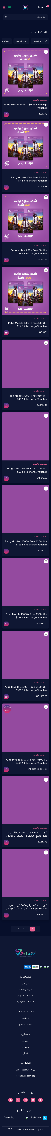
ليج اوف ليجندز (40, 41)
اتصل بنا (25, 1019)
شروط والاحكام (26, 990)
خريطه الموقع (25, 1025)
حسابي (25, 1041)
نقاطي (25, 1053)
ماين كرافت (21, 41)
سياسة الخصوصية (25, 1002)
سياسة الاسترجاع (25, 996)
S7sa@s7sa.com (23, 1076)
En (39, 7)
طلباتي (25, 1047)
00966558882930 (24, 1070)
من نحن (25, 984)
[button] (47, 7)
